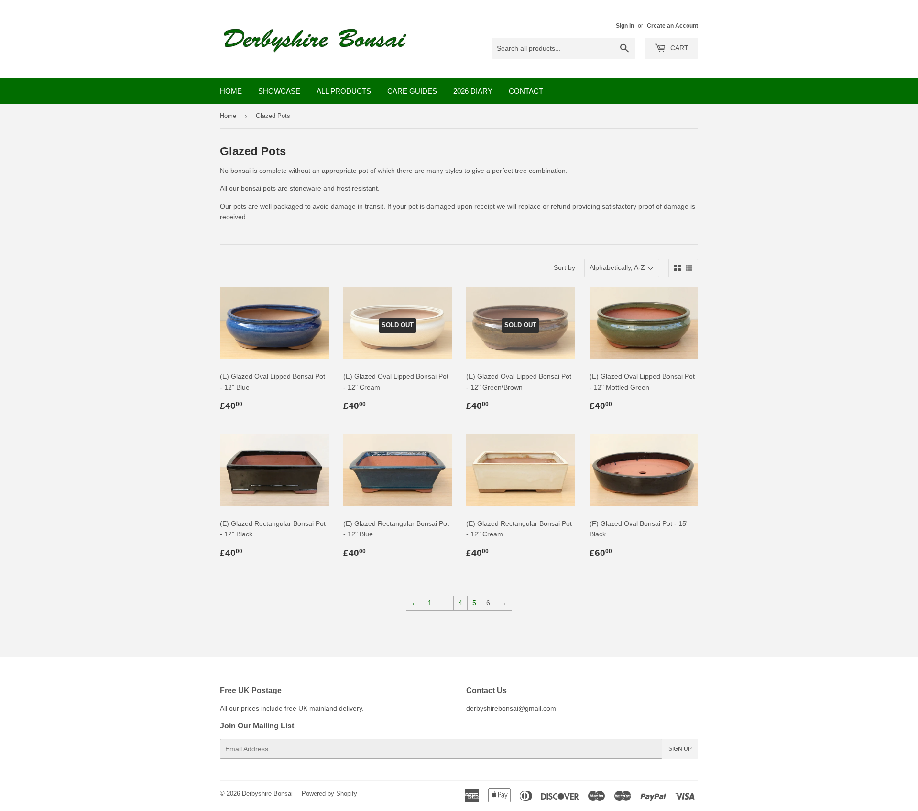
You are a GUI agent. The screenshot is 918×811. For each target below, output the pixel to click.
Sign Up (680, 749)
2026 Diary (472, 91)
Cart (678, 48)
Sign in (625, 25)
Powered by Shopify (329, 793)
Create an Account (672, 25)
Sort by (564, 267)
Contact (526, 91)
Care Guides (412, 91)
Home (231, 91)
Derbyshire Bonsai (267, 793)
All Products (344, 91)
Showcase (279, 91)
